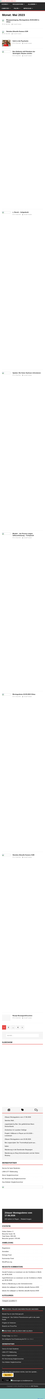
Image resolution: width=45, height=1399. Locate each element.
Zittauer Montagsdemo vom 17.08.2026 (18, 1117)
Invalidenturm (18, 4)
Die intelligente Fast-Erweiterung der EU (14, 1339)
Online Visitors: (7, 1231)
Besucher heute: (7, 1234)
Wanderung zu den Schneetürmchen (20, 1284)
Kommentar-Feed (8, 1258)
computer (5, 8)
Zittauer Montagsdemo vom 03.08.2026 (18, 1139)
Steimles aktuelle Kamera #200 (28, 1287)
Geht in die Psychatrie (20, 41)
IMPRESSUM (27, 8)
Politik (16, 8)
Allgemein (31, 4)
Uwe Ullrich (27, 1331)
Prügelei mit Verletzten (9, 1323)
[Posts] (9, 1110)
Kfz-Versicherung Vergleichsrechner (14, 1178)
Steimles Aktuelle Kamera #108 (23, 855)
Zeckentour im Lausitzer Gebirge (15, 1130)
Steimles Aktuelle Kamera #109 (17, 31)
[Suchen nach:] (22, 1035)
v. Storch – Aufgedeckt (21, 212)
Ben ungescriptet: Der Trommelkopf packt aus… (21, 1142)
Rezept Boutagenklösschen (22, 1015)
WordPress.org (7, 1262)
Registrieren (6, 1248)
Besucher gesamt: (8, 1238)
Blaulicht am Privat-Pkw (9, 1326)
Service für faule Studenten (11, 1168)
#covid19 (5, 4)
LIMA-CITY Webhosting (10, 1171)
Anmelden (5, 1251)
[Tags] (22, 1110)
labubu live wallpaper (9, 1287)
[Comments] (36, 1110)
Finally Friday (6, 1336)
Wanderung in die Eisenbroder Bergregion (19, 1149)
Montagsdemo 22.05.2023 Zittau (24, 694)
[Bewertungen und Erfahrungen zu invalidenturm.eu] (22, 1380)
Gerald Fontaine (17, 24)
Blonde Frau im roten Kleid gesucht (12, 1314)
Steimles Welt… (10, 1120)
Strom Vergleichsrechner (10, 1175)
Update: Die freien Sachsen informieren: (27, 373)
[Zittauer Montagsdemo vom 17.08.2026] (22, 1197)
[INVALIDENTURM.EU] (8, 1)
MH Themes (34, 1386)
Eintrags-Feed (7, 1255)
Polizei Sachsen (31, 1309)
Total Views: (6, 1236)
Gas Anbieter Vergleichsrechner (12, 1182)
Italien (7, 1146)
